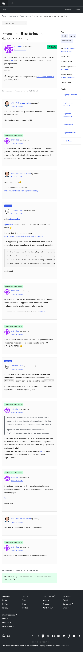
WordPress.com (9, 615)
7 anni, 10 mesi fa (20, 50)
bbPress (6, 622)
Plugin (24, 604)
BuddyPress (8, 626)
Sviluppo (46, 604)
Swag (66, 608)
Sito (12, 60)
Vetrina (25, 596)
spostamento (67, 41)
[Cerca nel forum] (25, 23)
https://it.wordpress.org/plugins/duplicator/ (21, 191)
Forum (4, 10)
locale (64, 36)
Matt (5, 619)
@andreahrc (14, 219)
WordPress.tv (49, 608)
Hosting (5, 604)
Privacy (5, 608)
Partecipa (66, 596)
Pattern (25, 608)
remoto (72, 36)
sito (41, 451)
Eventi (65, 600)
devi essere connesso (45, 76)
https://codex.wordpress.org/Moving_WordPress (23, 236)
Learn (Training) (49, 596)
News (4, 600)
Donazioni (68, 604)
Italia (9, 636)
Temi (24, 600)
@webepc (8, 224)
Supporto (46, 600)
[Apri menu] (79, 3)
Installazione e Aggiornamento (20, 16)
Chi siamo (6, 596)
